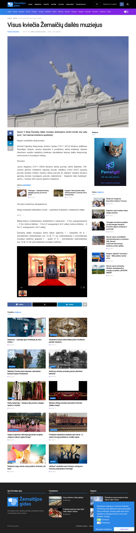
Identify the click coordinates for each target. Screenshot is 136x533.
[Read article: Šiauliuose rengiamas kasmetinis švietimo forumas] (98, 202)
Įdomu (30, 4)
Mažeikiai (48, 11)
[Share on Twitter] (10, 138)
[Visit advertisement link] (110, 162)
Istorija (54, 335)
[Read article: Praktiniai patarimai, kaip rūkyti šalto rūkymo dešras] (55, 512)
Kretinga (34, 11)
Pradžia (9, 18)
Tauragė (41, 11)
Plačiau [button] (107, 516)
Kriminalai (38, 4)
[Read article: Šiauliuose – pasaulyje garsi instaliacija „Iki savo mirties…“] (26, 327)
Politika (61, 4)
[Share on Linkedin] (10, 143)
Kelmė (54, 11)
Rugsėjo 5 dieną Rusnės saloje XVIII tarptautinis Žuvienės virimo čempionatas (76, 193)
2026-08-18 (53, 376)
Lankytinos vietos (40, 32)
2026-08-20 (32, 197)
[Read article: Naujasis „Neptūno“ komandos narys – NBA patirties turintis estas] (98, 257)
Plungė (15, 11)
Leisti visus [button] (124, 529)
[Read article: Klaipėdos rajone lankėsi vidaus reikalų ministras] (98, 214)
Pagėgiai (81, 11)
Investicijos (13, 430)
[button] (99, 519)
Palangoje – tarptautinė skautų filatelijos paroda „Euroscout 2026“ (38, 193)
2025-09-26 (67, 500)
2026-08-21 (110, 203)
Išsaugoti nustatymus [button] (104, 529)
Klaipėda (21, 11)
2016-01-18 (26, 32)
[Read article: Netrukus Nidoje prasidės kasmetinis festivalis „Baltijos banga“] (68, 390)
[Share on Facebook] (10, 133)
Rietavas (60, 11)
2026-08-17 (53, 408)
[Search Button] (128, 4)
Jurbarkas (102, 11)
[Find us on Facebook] (122, 4)
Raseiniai (88, 11)
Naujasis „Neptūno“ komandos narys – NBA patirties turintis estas (116, 256)
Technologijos (81, 4)
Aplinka (12, 335)
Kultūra (53, 4)
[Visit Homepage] (16, 4)
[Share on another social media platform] (10, 148)
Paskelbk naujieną (81, 526)
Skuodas (95, 11)
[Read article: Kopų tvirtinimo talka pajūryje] (55, 501)
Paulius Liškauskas (13, 32)
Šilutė (109, 11)
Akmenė (67, 11)
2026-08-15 (53, 471)
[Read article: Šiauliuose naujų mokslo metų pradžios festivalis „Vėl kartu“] (26, 454)
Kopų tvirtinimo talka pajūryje (73, 497)
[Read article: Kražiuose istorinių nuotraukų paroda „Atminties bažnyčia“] (68, 359)
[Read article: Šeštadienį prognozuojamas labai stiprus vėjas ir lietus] (96, 501)
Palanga (74, 11)
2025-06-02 (67, 514)
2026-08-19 (11, 345)
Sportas (46, 4)
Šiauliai (28, 11)
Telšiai (9, 11)
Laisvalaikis (70, 4)
